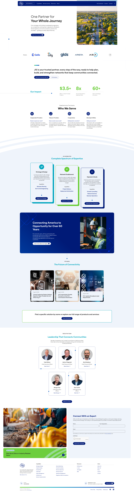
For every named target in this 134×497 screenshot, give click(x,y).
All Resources (79, 466)
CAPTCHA (75, 435)
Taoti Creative (29, 490)
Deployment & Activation (66, 191)
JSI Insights (79, 469)
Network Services (92, 193)
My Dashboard (100, 3)
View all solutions (67, 318)
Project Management (40, 473)
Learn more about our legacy (41, 243)
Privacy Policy (99, 489)
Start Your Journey (36, 35)
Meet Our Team (67, 401)
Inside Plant (38, 471)
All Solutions (54, 77)
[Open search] (114, 3)
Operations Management (60, 473)
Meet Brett (86, 366)
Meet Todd (46, 366)
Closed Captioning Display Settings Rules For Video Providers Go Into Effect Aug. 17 (42, 296)
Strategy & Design (39, 466)
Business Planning (41, 186)
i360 (78, 471)
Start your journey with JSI (42, 77)
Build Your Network (67, 201)
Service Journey (46, 3)
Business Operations (92, 196)
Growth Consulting (92, 191)
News (99, 469)
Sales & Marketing (59, 466)
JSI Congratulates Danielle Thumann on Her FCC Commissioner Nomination (65, 296)
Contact (111, 3)
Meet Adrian (66, 366)
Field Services (38, 475)
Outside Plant (38, 469)
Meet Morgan (56, 392)
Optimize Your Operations (92, 203)
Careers (106, 3)
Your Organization (103, 423)
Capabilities (39, 3)
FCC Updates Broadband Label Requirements (91, 296)
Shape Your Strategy (41, 198)
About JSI (99, 466)
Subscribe (108, 483)
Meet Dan (76, 392)
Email (89, 429)
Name (74, 423)
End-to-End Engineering (41, 188)
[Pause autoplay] (110, 55)
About (58, 3)
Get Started (29, 3)
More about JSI (23, 474)
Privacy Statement (108, 433)
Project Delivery (67, 189)
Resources (53, 3)
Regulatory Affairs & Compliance (62, 475)
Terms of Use (92, 489)
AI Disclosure (105, 489)
